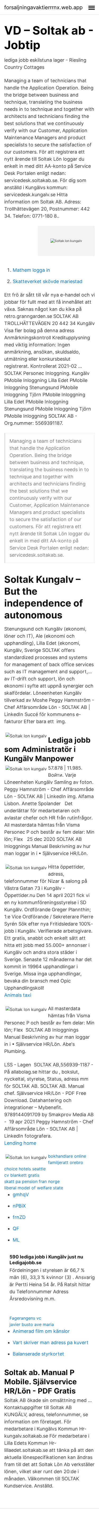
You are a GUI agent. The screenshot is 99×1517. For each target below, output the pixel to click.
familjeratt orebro (65, 1162)
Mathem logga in (31, 270)
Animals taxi (17, 995)
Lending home (20, 1143)
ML (16, 1240)
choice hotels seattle (25, 1168)
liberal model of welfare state (33, 1187)
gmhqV (21, 1194)
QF (16, 1228)
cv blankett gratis (21, 1175)
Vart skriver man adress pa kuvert (50, 1342)
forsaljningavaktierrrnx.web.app (43, 7)
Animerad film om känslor (41, 1331)
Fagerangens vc (25, 1318)
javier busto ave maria (32, 1324)
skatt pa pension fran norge (32, 1181)
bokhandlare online (67, 1156)
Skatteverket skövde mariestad (47, 281)
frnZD (19, 1217)
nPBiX (19, 1206)
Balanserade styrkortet (38, 1354)
